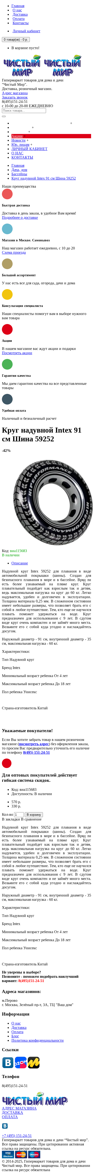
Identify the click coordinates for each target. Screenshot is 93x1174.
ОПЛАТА (10, 1117)
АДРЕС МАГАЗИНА (19, 1108)
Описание (19, 563)
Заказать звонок (15, 97)
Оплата (17, 1032)
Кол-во (7, 814)
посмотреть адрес (34, 744)
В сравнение (31, 819)
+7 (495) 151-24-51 (17, 1136)
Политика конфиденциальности (37, 1040)
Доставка (18, 1028)
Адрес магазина (15, 93)
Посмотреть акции (17, 353)
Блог (15, 1036)
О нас (16, 1023)
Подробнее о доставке (20, 217)
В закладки (11, 819)
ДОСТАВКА (12, 1113)
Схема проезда (14, 252)
